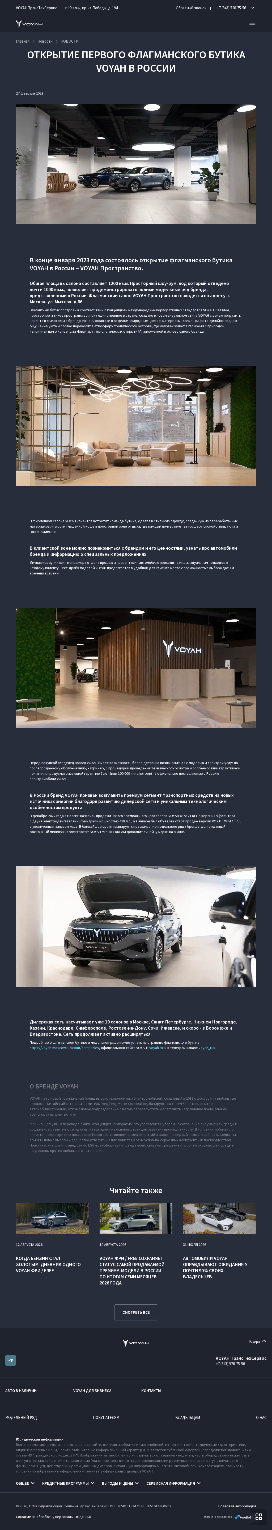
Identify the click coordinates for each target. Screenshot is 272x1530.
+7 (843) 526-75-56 (230, 1363)
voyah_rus (207, 1047)
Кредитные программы (65, 1483)
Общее (22, 1483)
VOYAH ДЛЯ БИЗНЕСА (92, 1390)
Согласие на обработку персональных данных (53, 1516)
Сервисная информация (170, 1483)
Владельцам (187, 1417)
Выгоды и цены (117, 1483)
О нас (261, 1417)
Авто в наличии (21, 1390)
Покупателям (106, 1417)
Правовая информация (237, 1506)
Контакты (151, 1390)
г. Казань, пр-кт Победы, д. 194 (91, 7)
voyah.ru (156, 1047)
